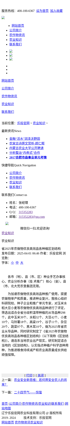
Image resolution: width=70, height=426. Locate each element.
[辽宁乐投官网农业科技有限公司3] (10, 59)
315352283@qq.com (32, 216)
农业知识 (15, 39)
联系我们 (15, 44)
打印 (29, 375)
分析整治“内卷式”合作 (24, 152)
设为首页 (42, 10)
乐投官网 (23, 123)
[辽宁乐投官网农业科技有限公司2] (10, 55)
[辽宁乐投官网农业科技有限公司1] (10, 51)
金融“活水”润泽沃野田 (24, 138)
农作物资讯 (17, 35)
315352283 (26, 212)
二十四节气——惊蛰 (28, 392)
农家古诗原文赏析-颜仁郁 (27, 143)
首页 (5, 403)
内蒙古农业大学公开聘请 (26, 148)
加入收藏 (56, 10)
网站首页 (18, 25)
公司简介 (15, 30)
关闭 (41, 375)
